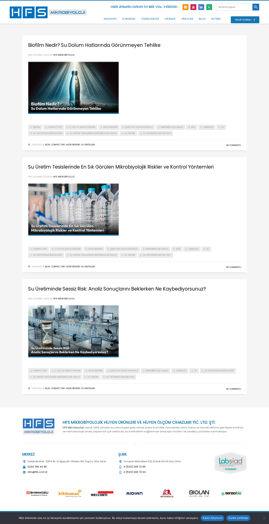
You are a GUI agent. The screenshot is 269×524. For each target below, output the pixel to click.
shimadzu (208, 127)
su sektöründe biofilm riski (47, 133)
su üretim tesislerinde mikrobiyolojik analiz (93, 133)
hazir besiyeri (73, 144)
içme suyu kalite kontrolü (139, 127)
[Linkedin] (201, 7)
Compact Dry (58, 144)
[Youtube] (193, 7)
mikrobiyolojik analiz (172, 127)
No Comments (233, 145)
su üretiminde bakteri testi (157, 133)
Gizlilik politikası (238, 517)
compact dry (55, 127)
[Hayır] (264, 518)
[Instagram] (185, 7)
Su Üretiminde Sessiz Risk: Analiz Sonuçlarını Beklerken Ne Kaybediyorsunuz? (117, 289)
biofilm (36, 127)
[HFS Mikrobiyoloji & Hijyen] (38, 426)
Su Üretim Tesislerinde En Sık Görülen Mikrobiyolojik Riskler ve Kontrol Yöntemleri (121, 167)
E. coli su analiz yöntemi (82, 127)
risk (193, 127)
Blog (47, 144)
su (222, 127)
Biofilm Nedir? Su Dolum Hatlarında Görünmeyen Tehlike (94, 45)
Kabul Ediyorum (212, 517)
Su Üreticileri (88, 144)
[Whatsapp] (209, 7)
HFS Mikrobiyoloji (63, 54)
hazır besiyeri (110, 127)
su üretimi (129, 133)
